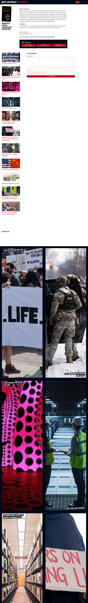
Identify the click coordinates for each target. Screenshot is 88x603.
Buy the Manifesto (24, 37)
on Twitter (43, 45)
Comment (30, 56)
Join (77, 2)
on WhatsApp (58, 45)
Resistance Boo (36, 37)
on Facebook (28, 45)
